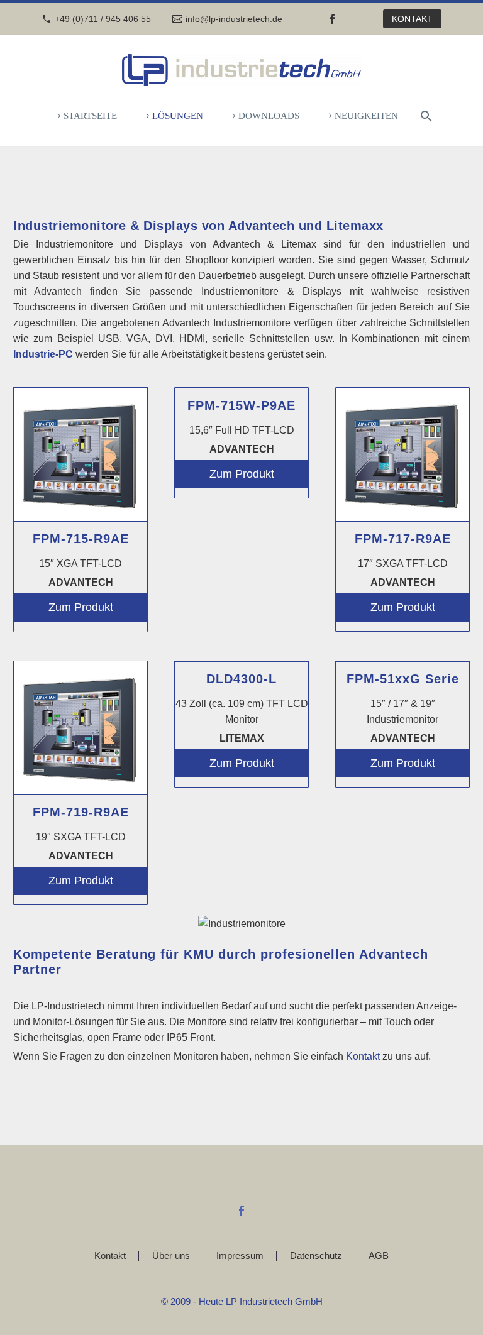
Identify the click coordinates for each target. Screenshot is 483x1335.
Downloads (268, 116)
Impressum (240, 1256)
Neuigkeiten (366, 116)
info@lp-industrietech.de (234, 19)
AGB (379, 1256)
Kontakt (363, 1056)
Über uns (171, 1256)
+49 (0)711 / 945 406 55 (103, 19)
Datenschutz (316, 1256)
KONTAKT (412, 19)
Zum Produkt (80, 607)
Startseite (90, 116)
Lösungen (177, 116)
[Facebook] (332, 19)
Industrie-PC (43, 354)
